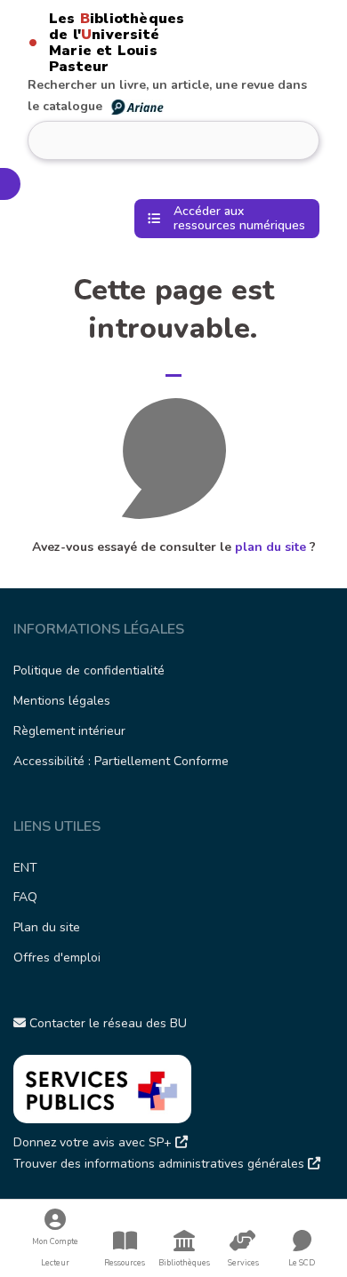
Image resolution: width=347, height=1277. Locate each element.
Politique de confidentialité (89, 670)
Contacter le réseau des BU (106, 1023)
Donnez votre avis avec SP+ (94, 1142)
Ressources (124, 1262)
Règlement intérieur (69, 730)
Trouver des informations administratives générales (160, 1163)
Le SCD (301, 1262)
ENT (25, 867)
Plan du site (46, 927)
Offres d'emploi (57, 957)
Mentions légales (61, 700)
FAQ (25, 897)
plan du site (270, 547)
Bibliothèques (184, 1262)
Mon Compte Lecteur (55, 1252)
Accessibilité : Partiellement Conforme (121, 761)
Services (243, 1262)
